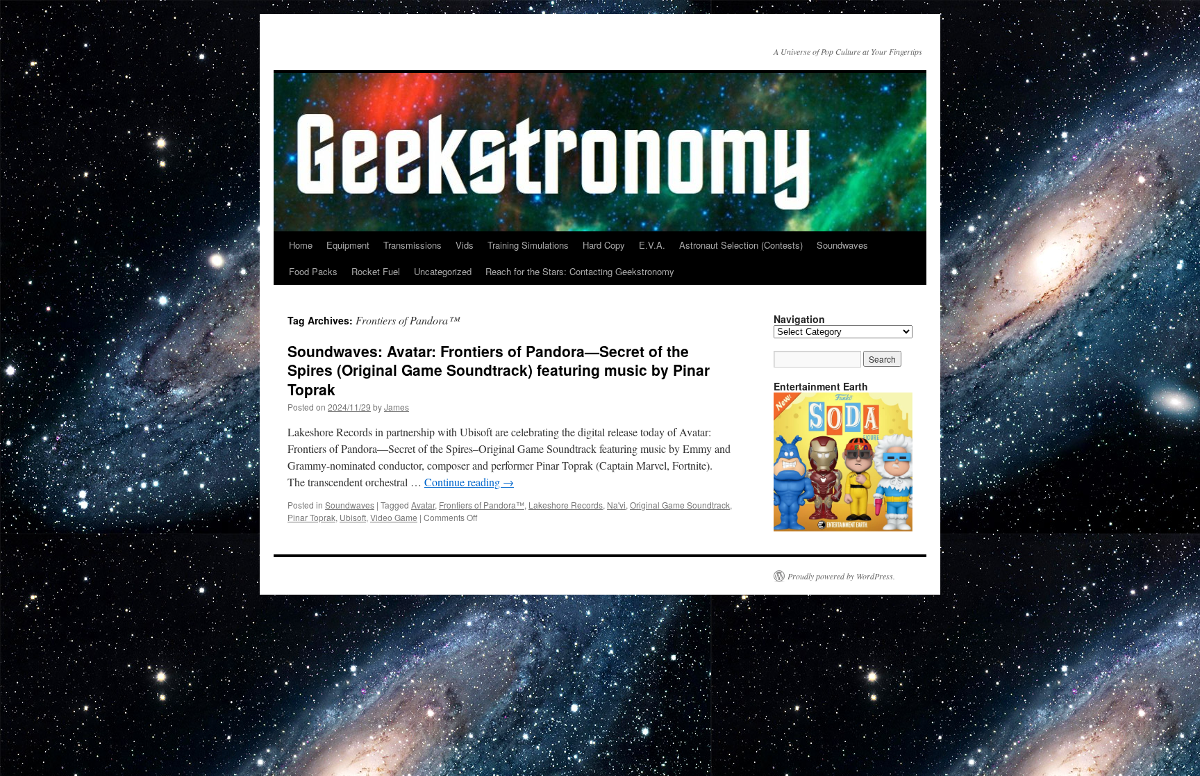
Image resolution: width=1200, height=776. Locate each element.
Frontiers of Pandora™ (481, 505)
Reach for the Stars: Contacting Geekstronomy (579, 271)
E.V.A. (652, 244)
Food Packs (313, 271)
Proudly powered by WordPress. (841, 575)
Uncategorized (443, 271)
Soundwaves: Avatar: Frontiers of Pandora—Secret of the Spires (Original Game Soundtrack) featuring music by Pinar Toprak (499, 369)
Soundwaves (842, 244)
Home (300, 244)
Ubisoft (353, 517)
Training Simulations (528, 244)
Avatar (423, 505)
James (396, 407)
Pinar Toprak (311, 517)
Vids (465, 244)
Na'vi (616, 505)
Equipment (347, 244)
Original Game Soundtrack (680, 505)
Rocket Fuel (375, 271)
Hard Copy (604, 244)
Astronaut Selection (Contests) (741, 244)
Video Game (393, 517)
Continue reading (469, 481)
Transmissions (412, 244)
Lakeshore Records (565, 505)
